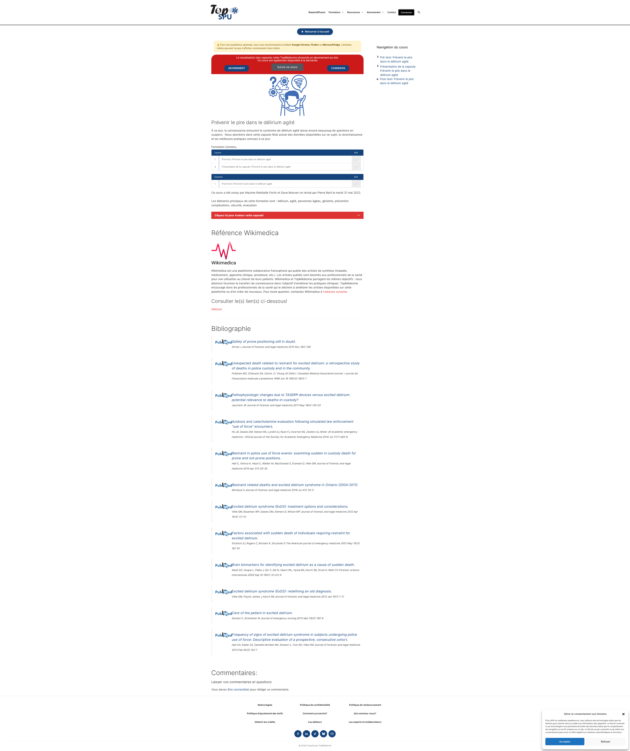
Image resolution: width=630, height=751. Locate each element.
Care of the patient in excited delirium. (262, 613)
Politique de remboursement (365, 704)
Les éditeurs (315, 722)
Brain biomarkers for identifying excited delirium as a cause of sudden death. (293, 565)
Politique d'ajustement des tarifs (265, 713)
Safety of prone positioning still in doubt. (264, 341)
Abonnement (373, 12)
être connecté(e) (238, 689)
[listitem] (298, 733)
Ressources (353, 12)
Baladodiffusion (317, 12)
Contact (391, 12)
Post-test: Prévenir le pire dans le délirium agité (247, 183)
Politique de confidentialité (315, 704)
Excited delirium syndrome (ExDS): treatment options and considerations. (290, 506)
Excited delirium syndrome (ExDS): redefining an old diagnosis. (282, 591)
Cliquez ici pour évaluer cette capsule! (239, 215)
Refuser (605, 741)
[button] (623, 714)
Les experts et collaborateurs (365, 722)
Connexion (406, 12)
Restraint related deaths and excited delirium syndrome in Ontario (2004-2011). (295, 485)
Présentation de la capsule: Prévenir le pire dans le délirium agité (256, 166)
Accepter (564, 741)
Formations (334, 12)
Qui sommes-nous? (365, 713)
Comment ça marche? (315, 713)
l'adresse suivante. (335, 291)
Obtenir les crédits (265, 722)
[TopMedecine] (224, 12)
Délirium (216, 309)
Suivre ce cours (287, 67)
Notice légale (265, 704)
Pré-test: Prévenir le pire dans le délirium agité (246, 159)
